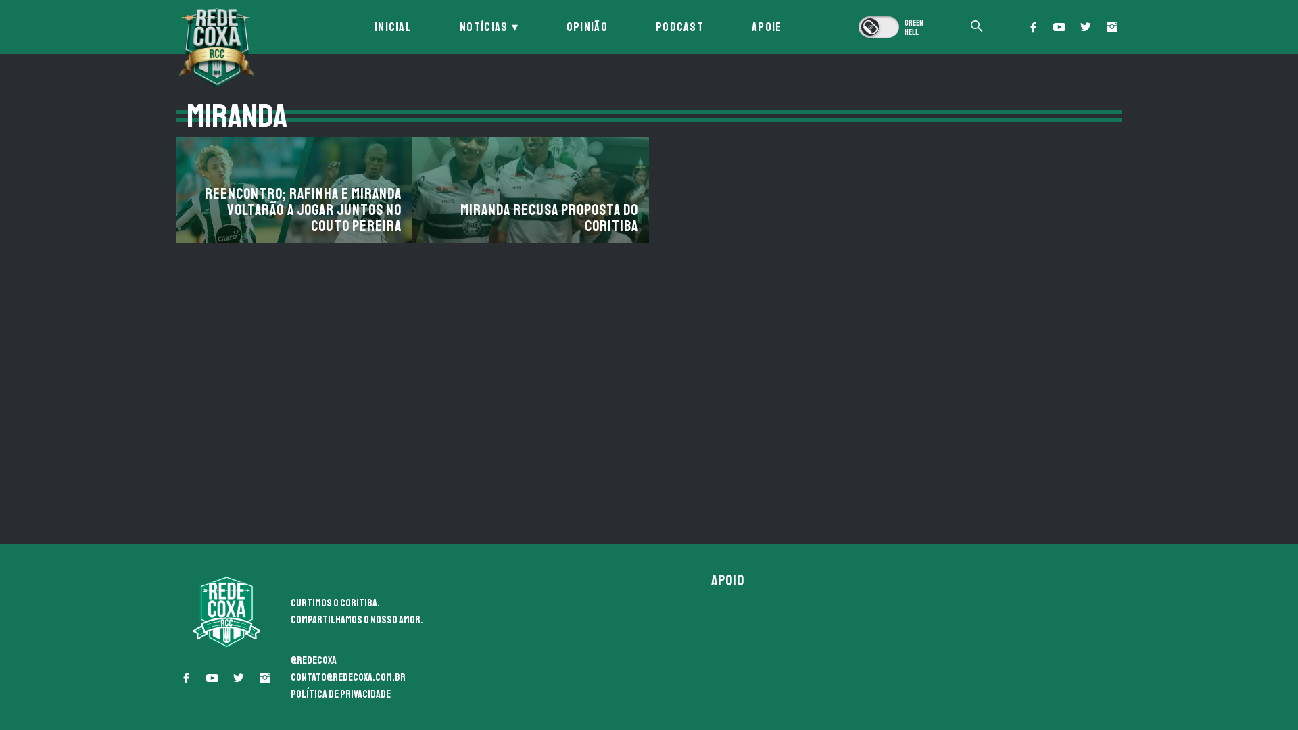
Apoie (767, 27)
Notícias (484, 27)
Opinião (587, 27)
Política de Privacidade (341, 694)
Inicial (393, 27)
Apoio (728, 580)
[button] (1033, 27)
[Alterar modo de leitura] (892, 27)
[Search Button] (977, 27)
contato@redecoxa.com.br (348, 677)
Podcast (680, 27)
